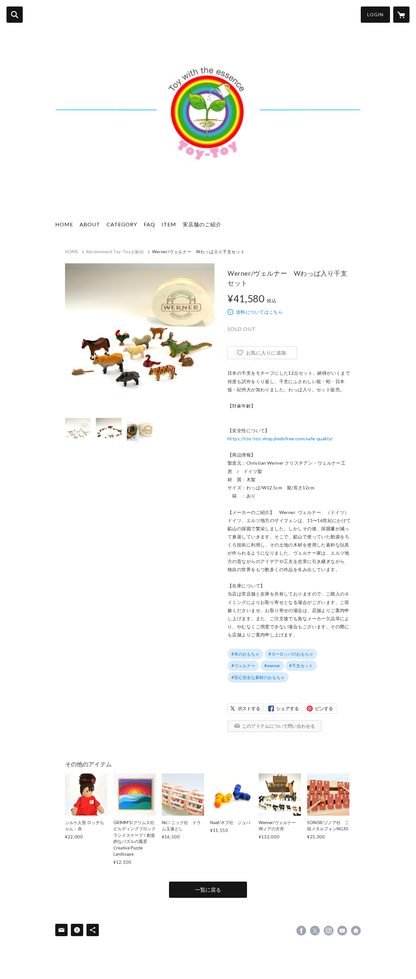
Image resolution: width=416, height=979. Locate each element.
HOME (64, 224)
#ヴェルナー (243, 665)
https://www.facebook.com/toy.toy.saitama (301, 930)
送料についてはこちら (259, 312)
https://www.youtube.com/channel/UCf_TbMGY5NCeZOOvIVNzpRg (342, 930)
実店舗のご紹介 (202, 224)
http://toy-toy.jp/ (356, 930)
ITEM (169, 224)
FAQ (149, 224)
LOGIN (375, 14)
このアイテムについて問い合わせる (278, 726)
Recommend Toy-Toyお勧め (115, 251)
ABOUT (90, 224)
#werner (272, 665)
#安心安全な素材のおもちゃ (258, 677)
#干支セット (301, 665)
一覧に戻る (208, 889)
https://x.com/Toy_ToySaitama (315, 930)
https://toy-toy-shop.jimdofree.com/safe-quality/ (280, 438)
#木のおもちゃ (245, 654)
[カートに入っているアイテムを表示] (401, 14)
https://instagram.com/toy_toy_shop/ (328, 930)
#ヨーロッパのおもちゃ (290, 654)
